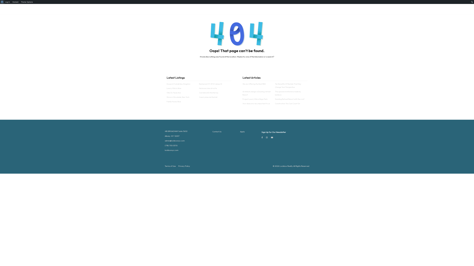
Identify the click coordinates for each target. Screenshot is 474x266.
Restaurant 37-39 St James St (210, 84)
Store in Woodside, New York (178, 97)
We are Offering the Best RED (254, 84)
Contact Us (216, 131)
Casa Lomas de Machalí (208, 97)
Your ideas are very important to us (256, 103)
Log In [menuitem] (7, 2)
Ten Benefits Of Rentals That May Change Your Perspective (288, 85)
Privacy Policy (184, 166)
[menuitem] (2, 2)
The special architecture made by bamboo (288, 93)
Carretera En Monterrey (208, 93)
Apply (242, 131)
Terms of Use (170, 166)
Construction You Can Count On (287, 103)
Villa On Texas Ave (174, 93)
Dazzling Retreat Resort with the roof (289, 99)
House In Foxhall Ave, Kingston (178, 84)
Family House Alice (174, 101)
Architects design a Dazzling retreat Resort (257, 93)
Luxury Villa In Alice (174, 88)
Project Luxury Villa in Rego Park (255, 99)
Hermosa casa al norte (208, 88)
